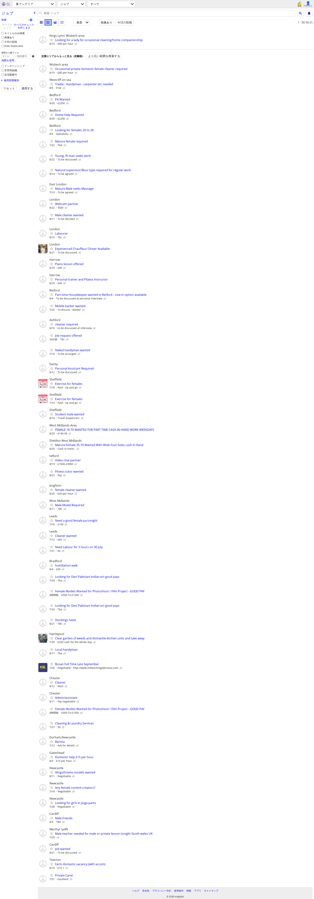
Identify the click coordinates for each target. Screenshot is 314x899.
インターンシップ (14, 66)
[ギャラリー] (55, 22)
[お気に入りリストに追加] (51, 40)
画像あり (9, 37)
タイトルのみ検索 (14, 33)
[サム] (48, 22)
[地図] (62, 22)
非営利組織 (10, 70)
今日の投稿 (10, 41)
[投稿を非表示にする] (76, 44)
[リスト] (41, 22)
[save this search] (309, 13)
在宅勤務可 (10, 74)
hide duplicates (13, 46)
